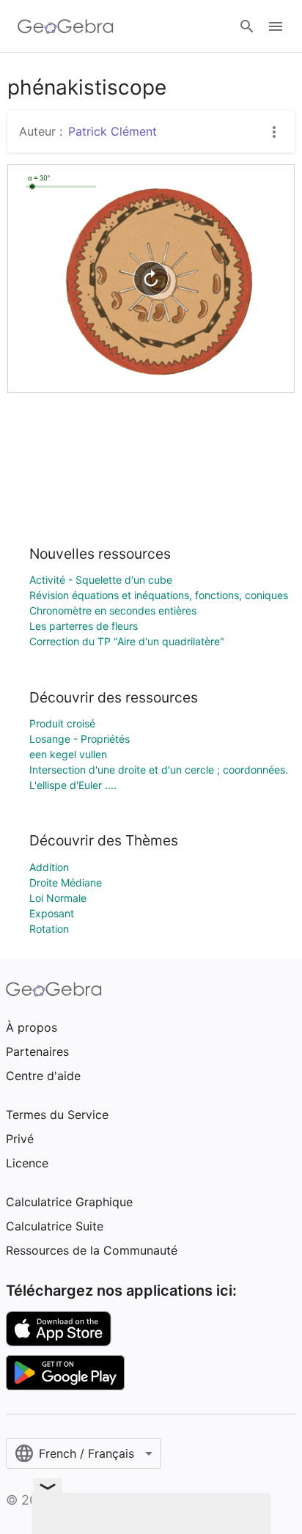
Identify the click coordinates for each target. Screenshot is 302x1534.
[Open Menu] (275, 26)
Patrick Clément (112, 131)
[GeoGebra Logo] (66, 26)
